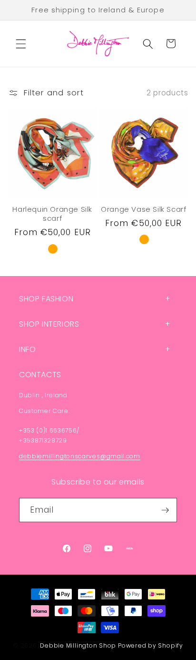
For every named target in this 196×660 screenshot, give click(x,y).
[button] (21, 43)
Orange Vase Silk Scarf (143, 209)
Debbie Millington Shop (78, 645)
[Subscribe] (165, 510)
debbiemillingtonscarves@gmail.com (79, 456)
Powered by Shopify (150, 645)
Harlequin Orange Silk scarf (52, 214)
